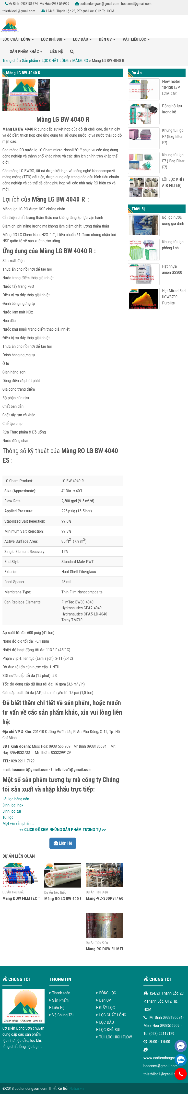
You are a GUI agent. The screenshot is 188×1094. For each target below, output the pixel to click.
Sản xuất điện (13, 260)
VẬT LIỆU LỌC (135, 39)
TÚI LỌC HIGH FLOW (115, 1036)
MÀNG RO (80, 60)
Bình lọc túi (11, 811)
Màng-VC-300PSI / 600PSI (108, 898)
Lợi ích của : (45, 199)
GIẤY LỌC (107, 1007)
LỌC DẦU (81, 39)
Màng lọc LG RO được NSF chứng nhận (33, 208)
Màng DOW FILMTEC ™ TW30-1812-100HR (38, 898)
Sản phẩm (30, 60)
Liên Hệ (56, 51)
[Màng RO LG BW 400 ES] (62, 886)
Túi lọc (7, 817)
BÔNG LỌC (107, 992)
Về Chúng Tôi (62, 1014)
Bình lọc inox (12, 805)
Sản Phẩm (60, 1000)
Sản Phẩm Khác (25, 51)
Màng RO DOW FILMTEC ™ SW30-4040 (118, 948)
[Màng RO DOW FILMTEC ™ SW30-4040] (104, 936)
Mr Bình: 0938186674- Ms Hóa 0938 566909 (38, 3)
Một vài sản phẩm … (18, 823)
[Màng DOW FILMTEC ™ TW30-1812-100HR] (20, 885)
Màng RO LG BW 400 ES (64, 898)
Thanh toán (61, 992)
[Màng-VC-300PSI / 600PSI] (104, 885)
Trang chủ (10, 60)
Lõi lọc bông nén (15, 798)
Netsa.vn (76, 1088)
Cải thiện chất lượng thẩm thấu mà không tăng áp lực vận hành (52, 217)
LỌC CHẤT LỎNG (16, 39)
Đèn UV (106, 39)
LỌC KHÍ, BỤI (52, 39)
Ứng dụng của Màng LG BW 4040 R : (49, 251)
